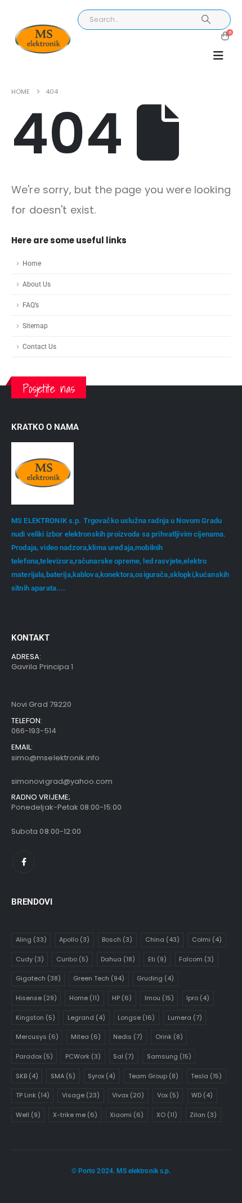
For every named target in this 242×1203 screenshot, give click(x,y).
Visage (81, 1095)
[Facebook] (23, 862)
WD (202, 1095)
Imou (159, 997)
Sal (123, 1056)
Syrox (101, 1076)
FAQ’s (31, 305)
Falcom (196, 959)
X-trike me (75, 1114)
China (162, 939)
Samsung (169, 1056)
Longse (136, 1017)
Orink (169, 1036)
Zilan (203, 1114)
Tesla (206, 1076)
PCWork (83, 1056)
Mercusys (37, 1036)
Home (32, 263)
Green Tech (98, 978)
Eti (157, 959)
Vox (168, 1095)
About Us (37, 284)
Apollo (74, 939)
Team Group (153, 1076)
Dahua (118, 959)
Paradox (34, 1056)
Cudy (30, 959)
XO (166, 1114)
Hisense (36, 997)
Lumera (185, 1017)
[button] (218, 55)
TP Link (33, 1095)
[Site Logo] (42, 39)
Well (28, 1114)
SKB (27, 1076)
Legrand (86, 1017)
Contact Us (39, 347)
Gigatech (38, 978)
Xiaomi (127, 1114)
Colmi (207, 939)
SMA (63, 1076)
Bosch (117, 939)
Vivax (128, 1095)
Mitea (86, 1036)
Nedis (127, 1036)
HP (122, 997)
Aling (31, 939)
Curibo (72, 959)
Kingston (35, 1017)
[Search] (206, 19)
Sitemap (35, 326)
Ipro (197, 997)
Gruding (155, 978)
